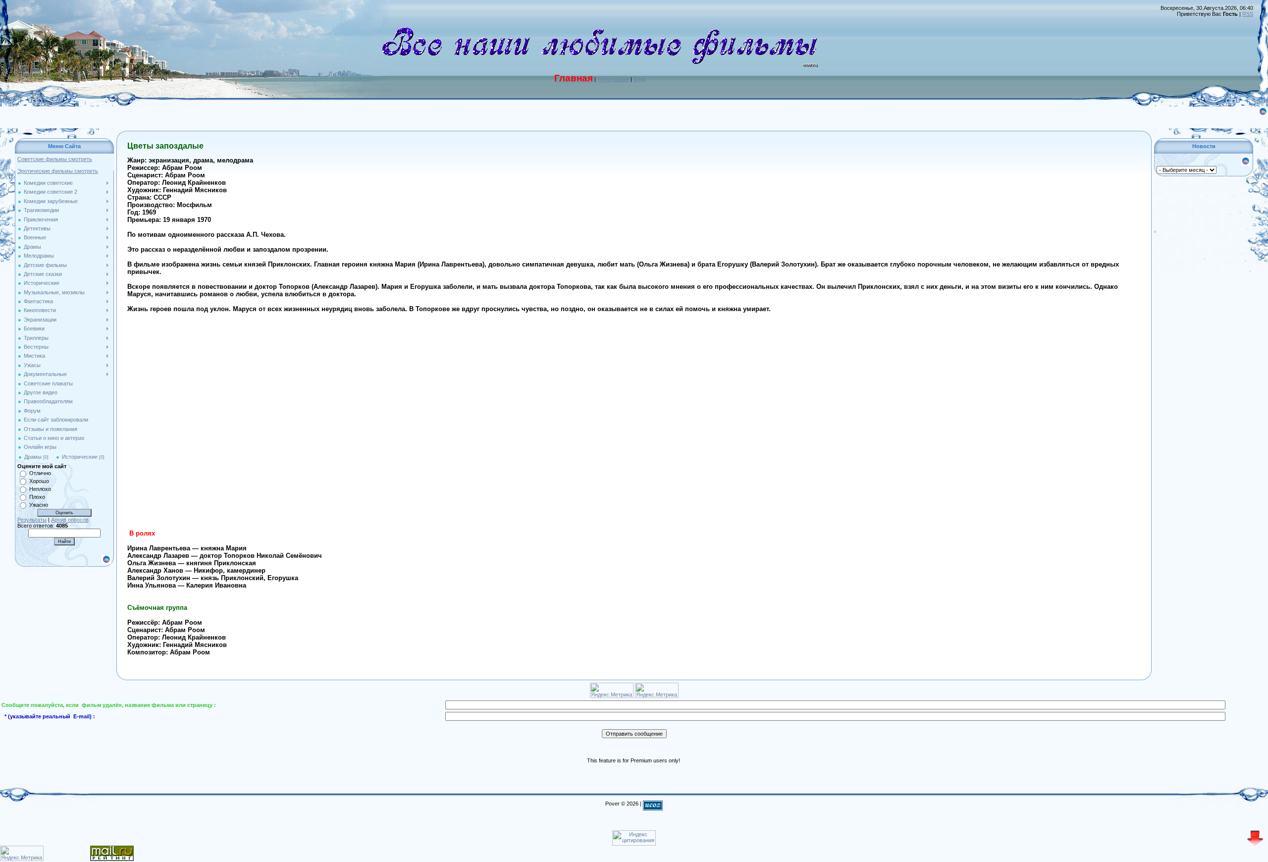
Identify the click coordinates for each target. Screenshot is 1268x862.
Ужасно (38, 505)
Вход (640, 79)
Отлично (40, 473)
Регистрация (613, 79)
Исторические (80, 457)
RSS (1247, 14)
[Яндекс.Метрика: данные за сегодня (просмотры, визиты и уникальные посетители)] (22, 853)
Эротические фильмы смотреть (57, 171)
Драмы (33, 457)
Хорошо (39, 481)
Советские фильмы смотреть (54, 159)
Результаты (32, 520)
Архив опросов (70, 520)
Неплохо (40, 489)
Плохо (37, 497)
